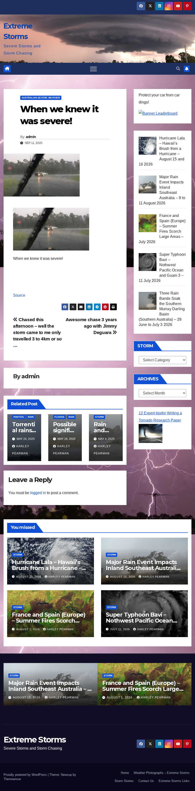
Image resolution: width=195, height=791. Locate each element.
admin (31, 137)
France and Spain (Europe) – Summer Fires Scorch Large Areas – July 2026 (48, 620)
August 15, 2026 (123, 576)
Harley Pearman (62, 576)
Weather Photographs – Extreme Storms (162, 773)
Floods (59, 417)
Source (19, 295)
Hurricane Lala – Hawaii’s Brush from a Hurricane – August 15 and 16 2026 (46, 568)
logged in (38, 493)
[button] (178, 69)
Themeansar (12, 779)
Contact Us (146, 781)
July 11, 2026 (120, 629)
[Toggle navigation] (93, 69)
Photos (19, 417)
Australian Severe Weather (41, 97)
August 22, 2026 (29, 576)
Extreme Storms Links (174, 781)
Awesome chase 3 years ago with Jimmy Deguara (91, 326)
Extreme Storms (35, 740)
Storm (99, 417)
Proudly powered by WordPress (26, 774)
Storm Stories (124, 781)
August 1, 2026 (28, 629)
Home (125, 773)
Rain (31, 417)
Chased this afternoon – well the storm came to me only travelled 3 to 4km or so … (37, 332)
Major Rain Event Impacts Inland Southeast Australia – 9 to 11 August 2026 (143, 568)
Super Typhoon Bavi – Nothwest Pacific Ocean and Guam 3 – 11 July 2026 (141, 620)
